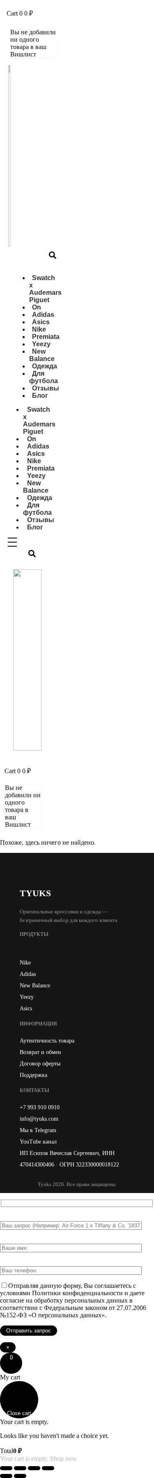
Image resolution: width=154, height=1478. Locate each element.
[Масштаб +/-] (6, 1468)
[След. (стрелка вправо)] (20, 1476)
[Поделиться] (34, 1468)
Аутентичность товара (47, 1041)
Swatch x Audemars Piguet (45, 288)
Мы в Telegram (38, 1130)
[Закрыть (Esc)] (48, 1468)
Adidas (28, 974)
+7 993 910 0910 (40, 1107)
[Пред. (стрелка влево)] (6, 1476)
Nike (25, 963)
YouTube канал (38, 1142)
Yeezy (27, 997)
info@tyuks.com (39, 1119)
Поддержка (33, 1075)
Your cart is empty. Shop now (38, 1458)
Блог (40, 395)
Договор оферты (40, 1064)
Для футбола (43, 377)
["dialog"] (77, 1418)
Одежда (44, 366)
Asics (26, 1008)
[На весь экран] (20, 1468)
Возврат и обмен (40, 1052)
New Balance (42, 355)
